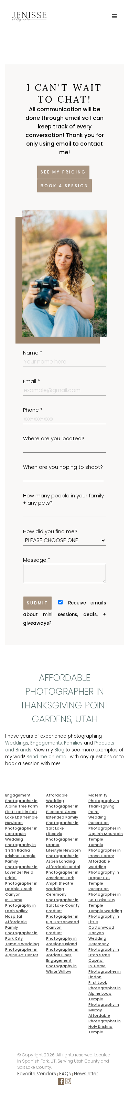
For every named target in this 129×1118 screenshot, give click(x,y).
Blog (59, 750)
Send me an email (47, 756)
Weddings (16, 743)
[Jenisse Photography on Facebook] (61, 1082)
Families (73, 743)
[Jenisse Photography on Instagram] (68, 1082)
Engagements (46, 743)
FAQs (65, 1073)
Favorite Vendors (36, 1073)
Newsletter (86, 1073)
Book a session (64, 186)
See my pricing (63, 172)
